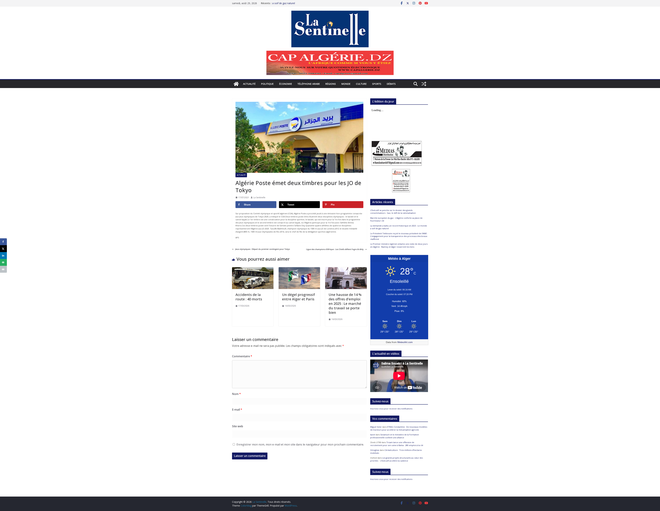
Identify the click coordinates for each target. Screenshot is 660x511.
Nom (236, 394)
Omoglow (374, 450)
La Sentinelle (259, 197)
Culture (361, 83)
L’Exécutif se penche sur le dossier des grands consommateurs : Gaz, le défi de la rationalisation (393, 211)
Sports (376, 83)
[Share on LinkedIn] (3, 255)
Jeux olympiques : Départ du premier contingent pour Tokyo (262, 249)
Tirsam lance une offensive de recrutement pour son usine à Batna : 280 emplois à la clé (396, 444)
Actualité (249, 83)
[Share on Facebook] (3, 241)
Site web (237, 426)
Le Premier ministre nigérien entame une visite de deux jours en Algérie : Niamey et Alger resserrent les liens (399, 245)
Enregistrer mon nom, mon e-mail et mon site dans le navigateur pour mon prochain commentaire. (300, 444)
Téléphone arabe (309, 83)
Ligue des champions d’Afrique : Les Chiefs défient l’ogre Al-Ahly (335, 249)
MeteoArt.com (405, 342)
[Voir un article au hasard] (424, 84)
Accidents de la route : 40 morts (248, 296)
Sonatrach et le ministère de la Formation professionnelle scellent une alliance (394, 436)
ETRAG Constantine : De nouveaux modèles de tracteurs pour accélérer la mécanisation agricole (398, 428)
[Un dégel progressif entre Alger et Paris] (299, 268)
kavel (372, 434)
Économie (285, 83)
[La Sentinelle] (236, 84)
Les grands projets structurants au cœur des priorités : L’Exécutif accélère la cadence (396, 459)
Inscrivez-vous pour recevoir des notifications (391, 408)
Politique (267, 83)
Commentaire (242, 356)
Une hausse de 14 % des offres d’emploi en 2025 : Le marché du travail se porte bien (345, 303)
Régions (330, 83)
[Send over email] (3, 262)
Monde (345, 83)
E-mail (237, 409)
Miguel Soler (376, 427)
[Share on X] (3, 248)
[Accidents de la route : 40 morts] (252, 268)
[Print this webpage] (3, 269)
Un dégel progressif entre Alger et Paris (298, 296)
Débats (391, 83)
